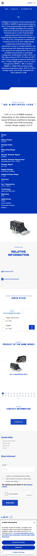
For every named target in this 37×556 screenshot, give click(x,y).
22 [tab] (28, 396)
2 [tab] (6, 393)
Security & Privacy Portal (9, 441)
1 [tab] (3, 393)
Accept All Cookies (18, 542)
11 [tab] (31, 393)
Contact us (19, 422)
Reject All (18, 547)
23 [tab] (31, 396)
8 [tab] (23, 393)
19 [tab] (20, 396)
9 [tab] (26, 393)
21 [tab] (26, 396)
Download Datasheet (11, 279)
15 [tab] (8, 396)
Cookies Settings (18, 552)
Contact (5, 448)
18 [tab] (17, 396)
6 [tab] (17, 393)
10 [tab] (28, 393)
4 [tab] (11, 393)
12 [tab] (34, 393)
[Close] (34, 522)
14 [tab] (6, 396)
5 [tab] (14, 393)
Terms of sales (6, 443)
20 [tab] (23, 396)
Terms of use (6, 445)
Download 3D (8, 271)
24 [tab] (34, 396)
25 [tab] (18, 398)
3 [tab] (8, 393)
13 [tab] (3, 396)
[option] (18, 366)
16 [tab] (11, 396)
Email (4, 465)
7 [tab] (20, 393)
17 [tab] (14, 396)
